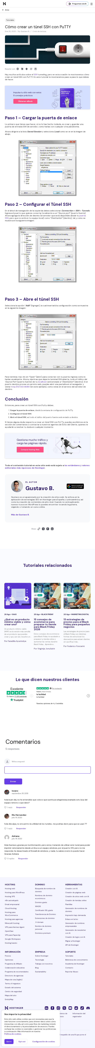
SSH (35, 74)
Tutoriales (10, 20)
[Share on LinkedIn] (52, 528)
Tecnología (39, 960)
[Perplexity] (35, 68)
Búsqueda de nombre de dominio (45, 890)
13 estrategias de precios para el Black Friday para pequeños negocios (77, 623)
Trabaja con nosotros (44, 964)
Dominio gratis (41, 902)
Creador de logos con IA (75, 937)
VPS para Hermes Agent (14, 927)
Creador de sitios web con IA (77, 896)
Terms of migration (12, 983)
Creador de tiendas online (75, 900)
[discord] (88, 1008)
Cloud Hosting (10, 908)
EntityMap (9, 999)
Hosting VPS (10, 896)
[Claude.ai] (22, 68)
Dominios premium (43, 933)
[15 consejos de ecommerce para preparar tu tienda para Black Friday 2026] (47, 596)
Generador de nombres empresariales (74, 924)
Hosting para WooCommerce (11, 913)
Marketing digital (80, 614)
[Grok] (31, 68)
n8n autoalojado (11, 900)
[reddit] (76, 1008)
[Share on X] (43, 528)
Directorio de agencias (14, 976)
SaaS (14, 614)
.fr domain (39, 922)
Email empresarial (12, 904)
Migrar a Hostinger (72, 941)
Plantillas (68, 904)
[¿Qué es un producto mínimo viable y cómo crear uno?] (17, 596)
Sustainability (40, 972)
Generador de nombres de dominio (76, 909)
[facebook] (52, 1008)
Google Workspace (13, 939)
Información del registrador (79, 1015)
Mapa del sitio (10, 995)
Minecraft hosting (12, 923)
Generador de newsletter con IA (75, 931)
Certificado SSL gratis (44, 910)
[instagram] (58, 1008)
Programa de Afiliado (13, 964)
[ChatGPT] (17, 68)
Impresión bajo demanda (75, 915)
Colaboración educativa (14, 968)
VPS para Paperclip (12, 935)
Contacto (69, 968)
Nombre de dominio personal (43, 927)
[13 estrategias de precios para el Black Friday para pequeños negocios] (77, 596)
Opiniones (9, 960)
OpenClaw (9, 931)
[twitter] (64, 1008)
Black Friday (47, 614)
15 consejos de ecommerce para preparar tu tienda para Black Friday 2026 (45, 624)
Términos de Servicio (62, 1015)
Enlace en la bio (71, 919)
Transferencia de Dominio (45, 914)
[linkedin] (46, 1008)
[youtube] (70, 1008)
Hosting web (10, 888)
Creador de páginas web (75, 892)
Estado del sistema (13, 987)
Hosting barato (11, 943)
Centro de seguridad (13, 991)
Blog (37, 968)
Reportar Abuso (71, 972)
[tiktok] (82, 1008)
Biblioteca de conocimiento (76, 960)
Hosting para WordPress (15, 892)
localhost (42, 381)
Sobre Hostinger (41, 956)
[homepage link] (4, 3)
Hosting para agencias (14, 919)
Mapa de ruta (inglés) (13, 979)
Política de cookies (12, 1034)
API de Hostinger (72, 945)
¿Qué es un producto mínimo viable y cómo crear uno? (17, 622)
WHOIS (38, 906)
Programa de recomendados (16, 972)
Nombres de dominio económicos (43, 897)
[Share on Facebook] (47, 528)
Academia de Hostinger (74, 964)
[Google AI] (26, 68)
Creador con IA (71, 888)
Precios (8, 956)
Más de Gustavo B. (20, 514)
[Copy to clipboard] (38, 528)
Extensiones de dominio (45, 918)
